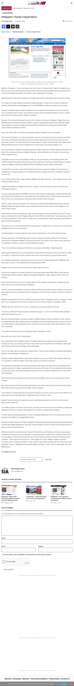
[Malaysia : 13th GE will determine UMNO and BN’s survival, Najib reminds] (12, 490)
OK (64, 683)
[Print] (17, 26)
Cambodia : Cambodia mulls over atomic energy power (36, 497)
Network (25, 679)
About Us (8, 679)
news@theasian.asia (9, 452)
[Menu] (2, 4)
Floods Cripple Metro (33, 32)
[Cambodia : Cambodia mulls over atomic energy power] (37, 490)
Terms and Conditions (39, 679)
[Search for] (72, 4)
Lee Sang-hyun (7, 21)
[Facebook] (3, 26)
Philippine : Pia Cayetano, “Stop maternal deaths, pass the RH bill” (61, 498)
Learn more (58, 683)
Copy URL (48, 459)
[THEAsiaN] (37, 3)
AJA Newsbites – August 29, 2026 (23, 8)
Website (40, 546)
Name (3, 538)
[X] (8, 26)
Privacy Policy (54, 679)
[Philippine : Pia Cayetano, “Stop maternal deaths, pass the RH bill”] (62, 490)
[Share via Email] (13, 26)
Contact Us (65, 679)
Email (3, 546)
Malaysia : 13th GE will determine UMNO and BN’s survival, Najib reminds (10, 498)
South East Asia (7, 13)
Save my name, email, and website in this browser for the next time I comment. (27, 554)
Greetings (17, 679)
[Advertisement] (37, 590)
